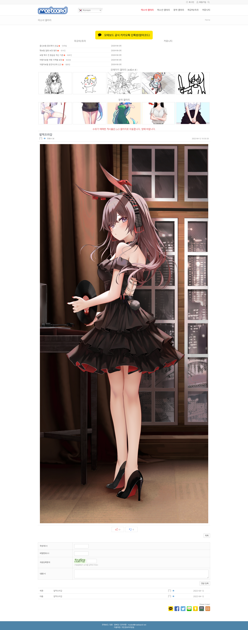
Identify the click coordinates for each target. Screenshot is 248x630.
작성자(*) (44, 546)
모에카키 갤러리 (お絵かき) (124, 69)
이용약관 (117, 627)
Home (207, 20)
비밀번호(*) (44, 553)
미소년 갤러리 (163, 10)
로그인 (191, 2)
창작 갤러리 (178, 10)
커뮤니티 (206, 10)
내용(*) (43, 574)
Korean (86, 10)
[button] (41, 138)
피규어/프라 (193, 10)
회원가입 (202, 2)
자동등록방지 (45, 562)
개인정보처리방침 (128, 627)
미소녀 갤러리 (147, 10)
